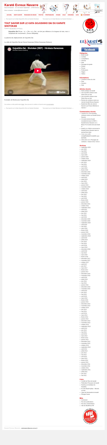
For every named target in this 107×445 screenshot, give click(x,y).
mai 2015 (84, 294)
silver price (84, 140)
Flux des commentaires (87, 403)
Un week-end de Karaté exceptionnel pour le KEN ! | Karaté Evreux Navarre (89, 121)
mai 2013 (84, 332)
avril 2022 (84, 198)
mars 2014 (84, 315)
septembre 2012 (86, 347)
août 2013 (84, 328)
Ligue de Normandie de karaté (90, 392)
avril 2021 (84, 217)
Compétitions (85, 58)
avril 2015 (84, 296)
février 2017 (84, 270)
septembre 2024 (86, 160)
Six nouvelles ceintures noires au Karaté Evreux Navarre (91, 115)
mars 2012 (84, 358)
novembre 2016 (85, 275)
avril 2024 (84, 166)
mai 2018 (84, 253)
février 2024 (84, 170)
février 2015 (84, 300)
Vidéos (83, 74)
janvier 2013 (84, 339)
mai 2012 (84, 354)
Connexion (84, 400)
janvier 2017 (84, 272)
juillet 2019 (84, 239)
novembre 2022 (85, 187)
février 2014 (84, 317)
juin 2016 (84, 281)
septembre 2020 (86, 222)
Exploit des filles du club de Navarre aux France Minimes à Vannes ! (90, 106)
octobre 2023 (85, 175)
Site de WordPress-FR (87, 405)
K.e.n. (21, 28)
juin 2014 (84, 309)
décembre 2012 (85, 341)
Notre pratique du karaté (88, 91)
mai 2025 (84, 151)
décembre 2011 (85, 364)
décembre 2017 (85, 258)
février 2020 (84, 230)
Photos (41, 15)
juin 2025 (84, 149)
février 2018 (84, 256)
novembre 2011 (85, 366)
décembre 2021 (85, 204)
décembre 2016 (85, 273)
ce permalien (50, 104)
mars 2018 (84, 255)
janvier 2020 (84, 232)
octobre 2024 (85, 158)
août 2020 (84, 224)
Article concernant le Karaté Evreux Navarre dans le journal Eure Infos (90, 130)
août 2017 (84, 264)
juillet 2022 (84, 192)
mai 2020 (84, 226)
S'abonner (86, 15)
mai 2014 (84, 311)
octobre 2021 (85, 206)
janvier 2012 (84, 362)
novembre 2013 (85, 322)
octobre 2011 (85, 368)
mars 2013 (84, 336)
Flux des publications (87, 402)
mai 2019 (84, 243)
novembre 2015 (85, 288)
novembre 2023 (85, 173)
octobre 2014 (85, 307)
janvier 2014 (84, 319)
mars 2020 (84, 228)
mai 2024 (84, 164)
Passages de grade (30, 15)
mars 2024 (84, 168)
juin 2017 (84, 266)
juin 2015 (84, 292)
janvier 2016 (84, 285)
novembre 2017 (85, 260)
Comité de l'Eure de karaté (88, 381)
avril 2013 (84, 334)
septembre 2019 (86, 236)
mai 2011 (84, 375)
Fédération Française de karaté (90, 383)
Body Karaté (18, 15)
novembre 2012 (85, 343)
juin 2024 (84, 162)
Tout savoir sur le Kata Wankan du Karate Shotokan (58, 19)
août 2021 (84, 209)
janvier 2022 (84, 202)
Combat (83, 57)
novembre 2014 (85, 305)
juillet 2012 (84, 351)
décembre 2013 (85, 321)
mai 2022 (84, 196)
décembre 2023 (85, 172)
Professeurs (49, 15)
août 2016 (84, 277)
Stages (58, 15)
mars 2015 (84, 298)
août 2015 (84, 290)
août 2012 (84, 349)
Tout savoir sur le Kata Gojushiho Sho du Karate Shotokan (21, 19)
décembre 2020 (85, 219)
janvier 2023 (84, 185)
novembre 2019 (85, 234)
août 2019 (84, 238)
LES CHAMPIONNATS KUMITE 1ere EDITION (90, 136)
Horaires (71, 15)
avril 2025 (84, 153)
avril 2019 (84, 245)
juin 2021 (84, 213)
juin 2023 (84, 181)
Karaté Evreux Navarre (21, 5)
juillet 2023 (84, 179)
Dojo (64, 15)
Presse (83, 68)
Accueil (9, 15)
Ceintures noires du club (88, 79)
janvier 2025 (84, 157)
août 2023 (84, 177)
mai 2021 (84, 215)
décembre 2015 (85, 287)
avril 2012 (84, 356)
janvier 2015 (84, 302)
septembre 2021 (86, 207)
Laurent (83, 113)
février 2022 (84, 200)
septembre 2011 (85, 370)
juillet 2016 (84, 279)
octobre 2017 (85, 262)
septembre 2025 (86, 147)
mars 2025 (84, 155)
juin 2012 (84, 353)
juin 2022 (84, 194)
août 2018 (84, 251)
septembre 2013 (86, 326)
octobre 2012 (85, 345)
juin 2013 (84, 330)
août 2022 (84, 190)
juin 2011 (84, 373)
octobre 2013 (85, 324)
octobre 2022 (85, 189)
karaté (83, 128)
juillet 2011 (84, 371)
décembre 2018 (85, 249)
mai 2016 (84, 283)
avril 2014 (84, 313)
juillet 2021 (84, 211)
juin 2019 (84, 241)
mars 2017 (84, 268)
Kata (77, 15)
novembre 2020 (85, 221)
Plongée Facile (85, 394)
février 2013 (84, 337)
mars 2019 (84, 247)
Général (83, 60)
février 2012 (84, 360)
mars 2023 (84, 183)
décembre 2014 (85, 304)
